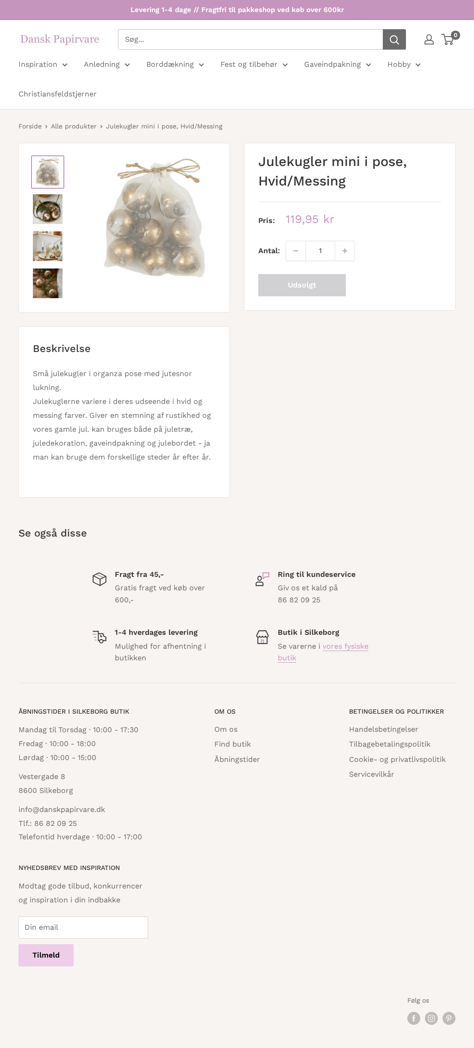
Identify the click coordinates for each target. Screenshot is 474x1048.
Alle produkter (74, 126)
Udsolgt (302, 285)
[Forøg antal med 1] (345, 251)
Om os (225, 729)
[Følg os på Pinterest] (449, 1018)
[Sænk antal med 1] (296, 251)
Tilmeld (46, 955)
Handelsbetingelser (383, 729)
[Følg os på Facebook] (413, 1018)
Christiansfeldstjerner (58, 93)
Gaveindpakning (332, 64)
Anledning (102, 64)
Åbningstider (237, 759)
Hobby (399, 64)
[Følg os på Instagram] (431, 1018)
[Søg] (394, 39)
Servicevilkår (371, 774)
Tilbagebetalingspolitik (389, 744)
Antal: (269, 250)
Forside (30, 126)
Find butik (232, 744)
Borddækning (170, 64)
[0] (448, 39)
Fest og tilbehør (249, 64)
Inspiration (38, 64)
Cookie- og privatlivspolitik (397, 759)
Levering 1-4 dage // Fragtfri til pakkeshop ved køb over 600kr (237, 10)
